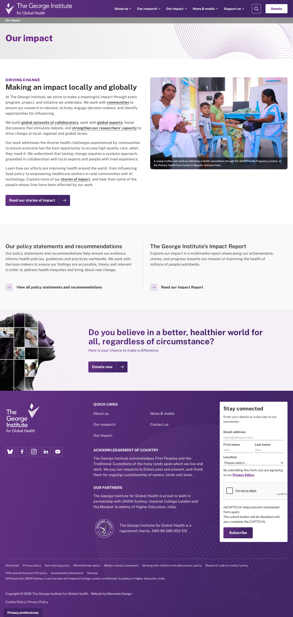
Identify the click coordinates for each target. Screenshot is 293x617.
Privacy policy (32, 565)
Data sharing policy (57, 565)
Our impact (175, 9)
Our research (147, 9)
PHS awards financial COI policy (26, 573)
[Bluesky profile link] (10, 451)
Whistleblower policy (86, 565)
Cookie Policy (15, 602)
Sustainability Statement (67, 573)
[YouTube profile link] (57, 451)
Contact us (159, 424)
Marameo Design (119, 593)
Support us (232, 9)
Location (230, 457)
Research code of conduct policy (226, 565)
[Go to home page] (38, 8)
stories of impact (75, 179)
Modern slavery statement (121, 565)
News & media (204, 9)
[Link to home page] (22, 418)
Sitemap (92, 573)
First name (231, 444)
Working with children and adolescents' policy (172, 565)
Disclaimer (12, 565)
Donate (276, 9)
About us (121, 9)
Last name (263, 444)
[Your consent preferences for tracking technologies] (23, 612)
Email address (234, 432)
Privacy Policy (38, 602)
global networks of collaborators (49, 122)
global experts (109, 122)
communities (118, 102)
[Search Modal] (256, 8)
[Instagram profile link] (33, 451)
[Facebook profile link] (22, 451)
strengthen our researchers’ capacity (104, 128)
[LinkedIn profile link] (45, 451)
